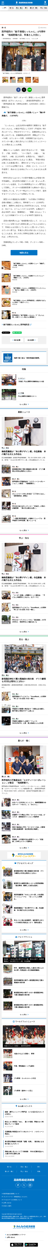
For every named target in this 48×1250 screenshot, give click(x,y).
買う (26, 8)
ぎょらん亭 (35, 38)
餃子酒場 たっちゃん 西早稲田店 (16, 324)
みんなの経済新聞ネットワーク (24, 1227)
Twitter (24, 1185)
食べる (12, 8)
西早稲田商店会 (7, 38)
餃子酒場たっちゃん (25, 38)
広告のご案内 (7, 1206)
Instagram (30, 1185)
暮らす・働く (34, 8)
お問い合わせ (7, 1203)
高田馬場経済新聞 (24, 2)
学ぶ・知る (43, 8)
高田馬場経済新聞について (11, 1193)
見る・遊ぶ (19, 8)
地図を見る (24, 253)
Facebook (18, 1185)
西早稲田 (15, 38)
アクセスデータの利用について (12, 1200)
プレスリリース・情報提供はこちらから (15, 1196)
